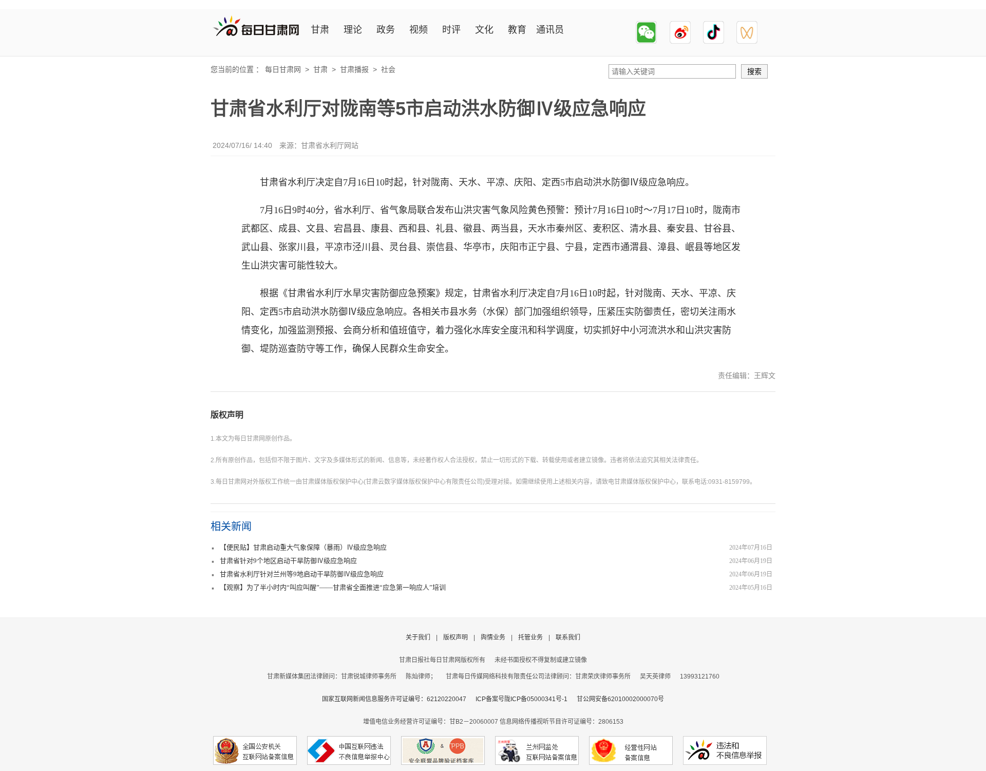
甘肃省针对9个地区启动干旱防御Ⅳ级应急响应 (288, 561)
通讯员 (550, 30)
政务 (385, 30)
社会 (388, 69)
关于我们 (418, 637)
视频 (418, 30)
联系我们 (568, 637)
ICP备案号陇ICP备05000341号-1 (521, 699)
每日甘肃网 (283, 69)
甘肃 (320, 30)
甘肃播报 (354, 69)
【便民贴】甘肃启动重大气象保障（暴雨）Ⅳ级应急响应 (303, 547)
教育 (517, 30)
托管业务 (530, 637)
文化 (484, 30)
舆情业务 (493, 637)
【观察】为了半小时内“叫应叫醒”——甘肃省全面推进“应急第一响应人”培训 (333, 587)
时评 (451, 30)
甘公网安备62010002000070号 (620, 699)
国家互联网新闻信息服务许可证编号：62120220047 (399, 699)
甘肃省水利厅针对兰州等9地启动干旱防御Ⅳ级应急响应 (302, 574)
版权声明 (227, 414)
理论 (353, 30)
